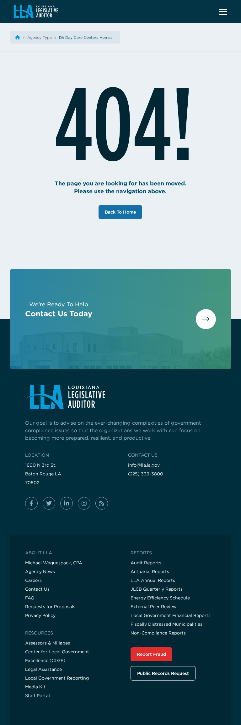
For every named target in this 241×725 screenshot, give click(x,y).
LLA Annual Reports (153, 580)
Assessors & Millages (47, 642)
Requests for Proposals (50, 606)
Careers (33, 580)
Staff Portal (37, 695)
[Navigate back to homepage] (34, 11)
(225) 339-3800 (145, 473)
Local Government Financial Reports (171, 615)
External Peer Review (154, 606)
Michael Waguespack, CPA (53, 562)
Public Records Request (163, 673)
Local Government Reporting (57, 678)
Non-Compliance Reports (158, 632)
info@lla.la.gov (144, 465)
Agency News (40, 571)
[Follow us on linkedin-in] (66, 503)
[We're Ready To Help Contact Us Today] (120, 344)
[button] (223, 11)
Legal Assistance (43, 669)
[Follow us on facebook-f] (31, 503)
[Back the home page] (17, 37)
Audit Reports (146, 562)
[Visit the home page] (120, 396)
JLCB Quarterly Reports (157, 589)
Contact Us (37, 589)
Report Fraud (151, 654)
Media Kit (35, 686)
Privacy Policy (40, 615)
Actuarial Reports (150, 571)
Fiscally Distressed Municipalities (166, 624)
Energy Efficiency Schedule (160, 597)
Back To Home (120, 212)
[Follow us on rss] (101, 503)
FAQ (30, 597)
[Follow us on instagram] (84, 503)
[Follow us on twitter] (49, 503)
